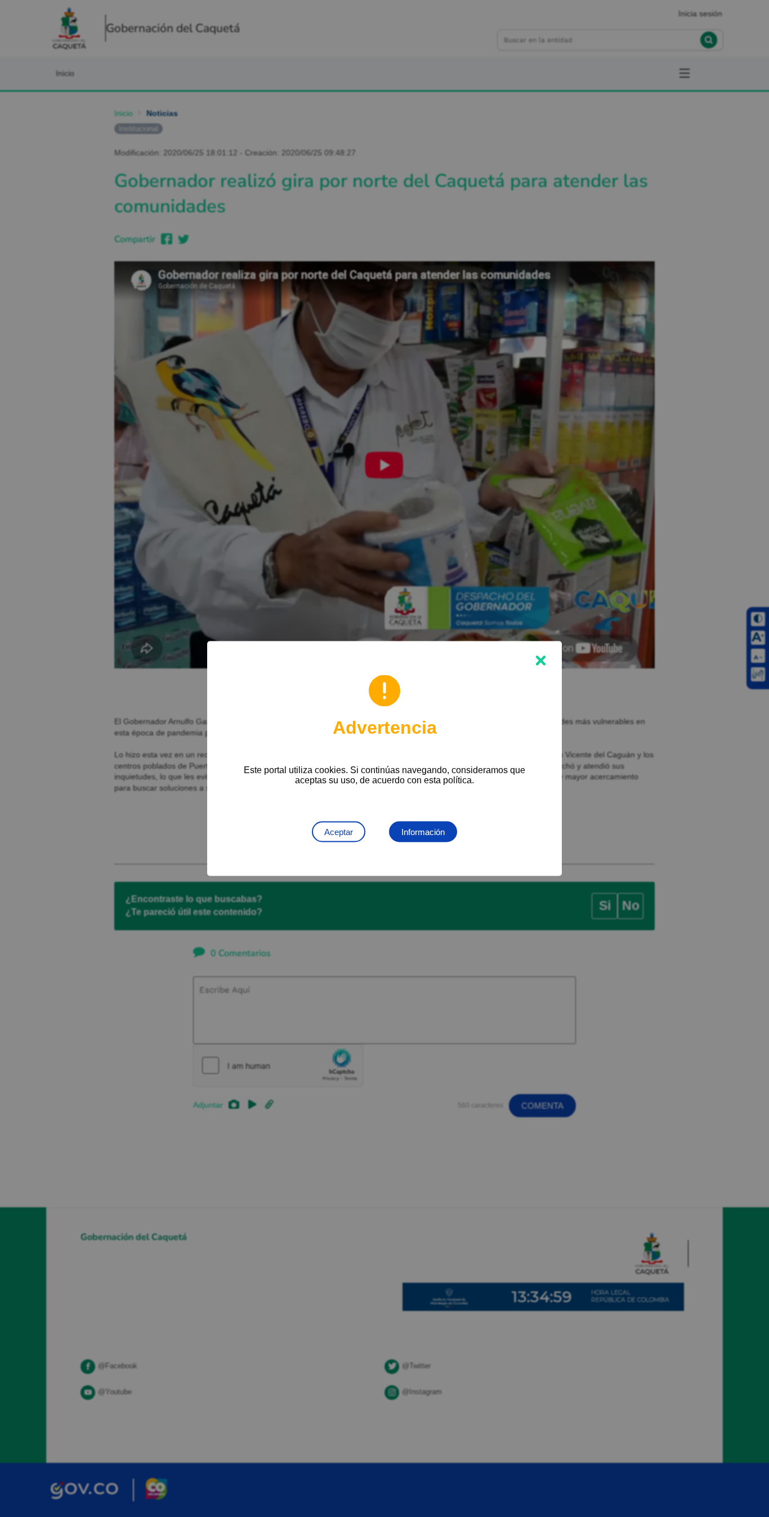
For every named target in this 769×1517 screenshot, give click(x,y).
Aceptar (338, 832)
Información (423, 832)
